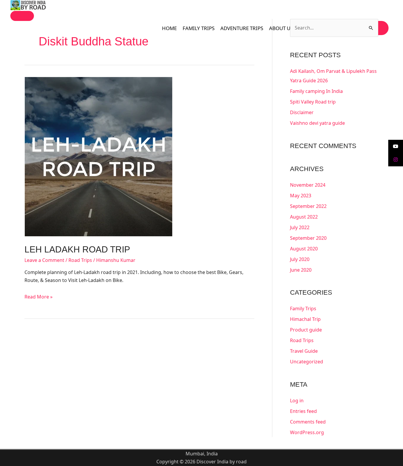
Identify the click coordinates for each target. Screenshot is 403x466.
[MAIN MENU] (22, 16)
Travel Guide (304, 351)
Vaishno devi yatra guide (317, 123)
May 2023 (300, 195)
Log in (297, 400)
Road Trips (80, 260)
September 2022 (308, 206)
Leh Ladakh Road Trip (77, 249)
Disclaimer (302, 112)
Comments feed (308, 422)
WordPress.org (307, 432)
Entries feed (303, 411)
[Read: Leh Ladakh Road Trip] (98, 156)
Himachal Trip (305, 319)
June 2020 (301, 270)
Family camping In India (316, 91)
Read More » (38, 296)
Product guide (306, 329)
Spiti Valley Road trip (313, 102)
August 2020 (304, 248)
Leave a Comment (44, 260)
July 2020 (299, 259)
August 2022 (304, 217)
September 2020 (308, 238)
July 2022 (299, 227)
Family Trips (303, 308)
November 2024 (307, 185)
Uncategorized (306, 361)
